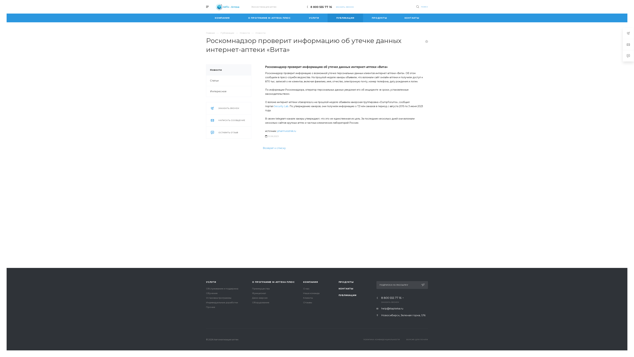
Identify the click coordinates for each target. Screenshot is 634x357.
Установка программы (218, 298)
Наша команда (311, 293)
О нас (306, 288)
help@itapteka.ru (392, 308)
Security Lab (281, 106)
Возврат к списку (274, 148)
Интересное (218, 91)
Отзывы (307, 302)
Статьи (214, 80)
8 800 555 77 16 (321, 7)
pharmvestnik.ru (286, 131)
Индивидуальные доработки (222, 302)
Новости (216, 69)
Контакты (346, 288)
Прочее (210, 307)
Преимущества (261, 288)
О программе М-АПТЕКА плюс (273, 282)
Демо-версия (259, 298)
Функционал (259, 293)
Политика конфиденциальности (381, 339)
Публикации (347, 295)
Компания (310, 282)
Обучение (212, 293)
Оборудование (260, 302)
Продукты (346, 282)
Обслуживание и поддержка (222, 288)
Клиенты (308, 298)
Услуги (211, 282)
